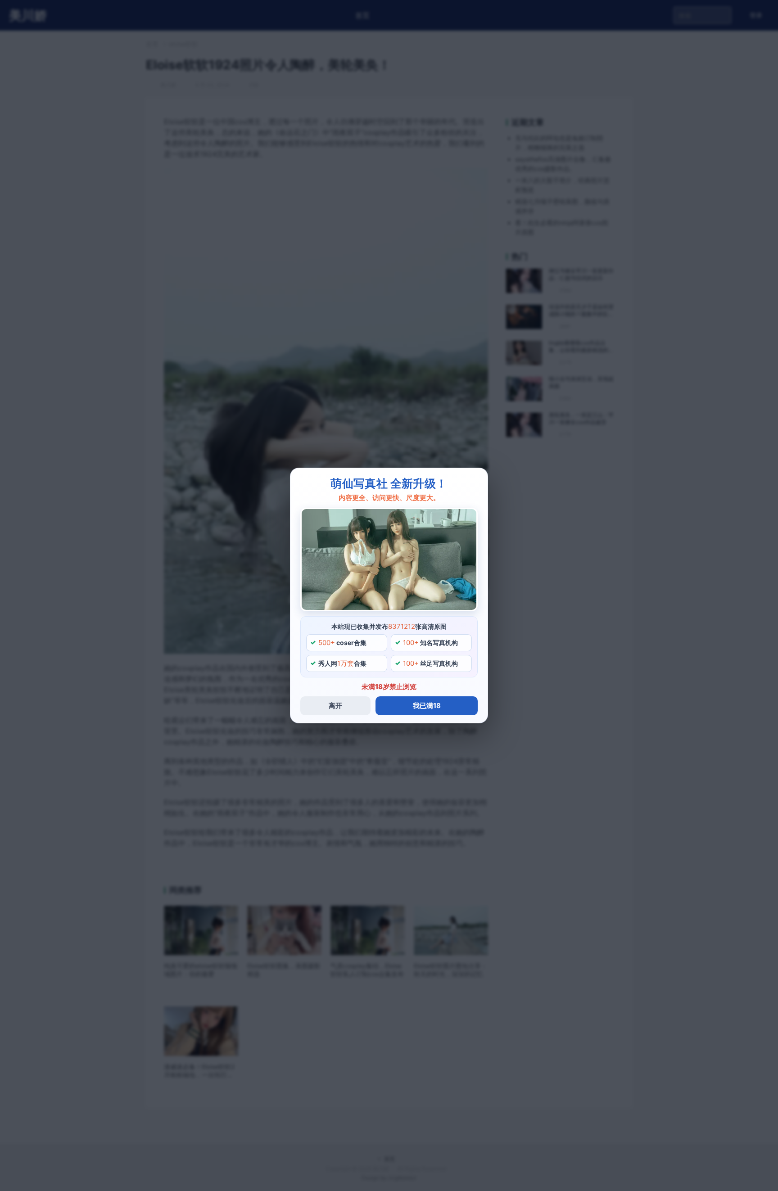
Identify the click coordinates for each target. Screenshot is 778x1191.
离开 (335, 705)
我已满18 (427, 705)
